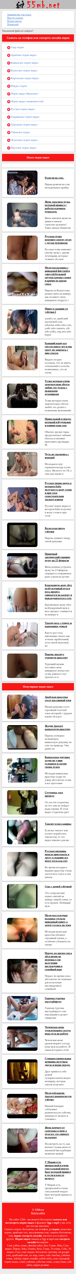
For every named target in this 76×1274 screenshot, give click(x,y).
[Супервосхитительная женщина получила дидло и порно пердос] (22, 1071)
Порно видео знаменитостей (26, 101)
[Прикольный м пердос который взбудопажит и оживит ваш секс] (22, 431)
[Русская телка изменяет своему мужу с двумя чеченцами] (22, 247)
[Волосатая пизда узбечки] (22, 534)
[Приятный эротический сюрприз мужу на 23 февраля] (22, 565)
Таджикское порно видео (25, 116)
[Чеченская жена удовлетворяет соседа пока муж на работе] (22, 1038)
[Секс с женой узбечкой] (22, 896)
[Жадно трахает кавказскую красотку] (22, 737)
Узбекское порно (20, 132)
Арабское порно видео (23, 55)
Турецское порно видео (24, 124)
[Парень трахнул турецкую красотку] (22, 665)
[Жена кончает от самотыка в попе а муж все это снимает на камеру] (22, 1140)
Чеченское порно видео (24, 139)
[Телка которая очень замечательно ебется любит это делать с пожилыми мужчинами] (22, 395)
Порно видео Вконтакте (24, 93)
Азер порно (17, 47)
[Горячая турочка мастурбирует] (22, 1007)
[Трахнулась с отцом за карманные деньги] (22, 634)
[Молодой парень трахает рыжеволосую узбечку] (22, 1105)
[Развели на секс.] (22, 182)
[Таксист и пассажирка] (22, 831)
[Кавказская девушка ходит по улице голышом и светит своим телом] (22, 769)
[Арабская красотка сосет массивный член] (22, 706)
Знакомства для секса (19, 14)
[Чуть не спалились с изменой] (22, 463)
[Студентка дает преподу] (22, 802)
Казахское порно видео (23, 70)
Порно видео (14, 21)
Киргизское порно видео (24, 78)
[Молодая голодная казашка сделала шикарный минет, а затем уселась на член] (22, 929)
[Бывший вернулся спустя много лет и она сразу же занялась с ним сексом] (22, 357)
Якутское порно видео (23, 147)
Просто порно (15, 17)
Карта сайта (38, 1212)
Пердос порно (18, 85)
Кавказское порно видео (24, 62)
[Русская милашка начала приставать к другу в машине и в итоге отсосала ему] (22, 863)
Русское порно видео (22, 109)
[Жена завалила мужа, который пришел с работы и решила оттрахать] (22, 214)
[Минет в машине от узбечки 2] (22, 321)
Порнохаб (13, 24)
